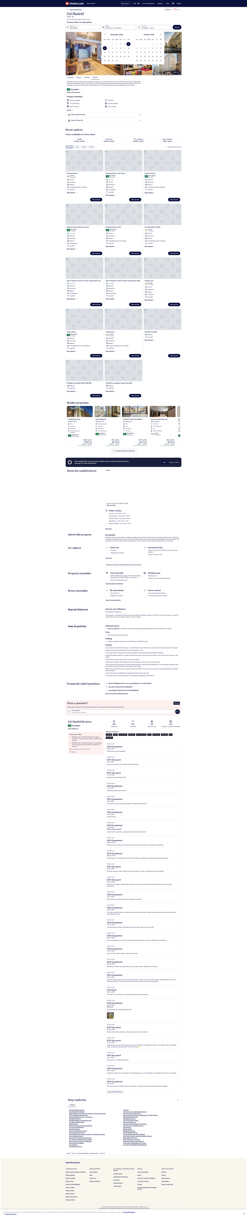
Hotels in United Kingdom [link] (73, 1184)
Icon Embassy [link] (73, 1145)
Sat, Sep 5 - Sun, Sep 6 (113, 28)
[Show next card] (180, 426)
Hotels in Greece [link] (70, 1199)
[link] (176, 9)
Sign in (179, 3)
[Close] (244, 1213)
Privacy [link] (139, 1175)
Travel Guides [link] (165, 1181)
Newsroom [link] (116, 1180)
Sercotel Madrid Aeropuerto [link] (78, 1115)
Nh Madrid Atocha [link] (129, 1131)
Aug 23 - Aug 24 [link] (109, 141)
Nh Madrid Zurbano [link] (75, 1146)
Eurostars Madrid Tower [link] (77, 1132)
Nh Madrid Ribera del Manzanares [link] (80, 1120)
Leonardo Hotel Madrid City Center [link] (134, 1143)
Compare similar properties (125, 451)
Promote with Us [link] (118, 1183)
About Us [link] (164, 1172)
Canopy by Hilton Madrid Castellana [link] (135, 1124)
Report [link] (74, 752)
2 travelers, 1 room (147, 28)
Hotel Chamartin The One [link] (131, 1139)
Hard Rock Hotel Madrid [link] (77, 1112)
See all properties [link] (75, 9)
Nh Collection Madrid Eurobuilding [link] (80, 1139)
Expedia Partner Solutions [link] (120, 1176)
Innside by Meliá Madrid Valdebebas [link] (135, 1145)
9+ (177, 72)
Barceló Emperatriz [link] (129, 1122)
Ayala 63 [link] (126, 1110)
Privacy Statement (129, 1212)
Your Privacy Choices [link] (143, 1181)
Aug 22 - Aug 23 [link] (79, 141)
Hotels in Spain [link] (70, 1190)
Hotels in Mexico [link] (70, 1175)
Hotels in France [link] (70, 1187)
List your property (148, 3)
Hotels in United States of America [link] (75, 1172)
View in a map (111, 505)
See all (69, 110)
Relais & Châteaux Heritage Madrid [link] (80, 1126)
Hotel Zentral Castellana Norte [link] (133, 1126)
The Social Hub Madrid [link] (76, 1127)
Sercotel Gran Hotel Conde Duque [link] (80, 1138)
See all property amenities (114, 583)
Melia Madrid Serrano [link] (130, 1138)
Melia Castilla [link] (127, 1129)
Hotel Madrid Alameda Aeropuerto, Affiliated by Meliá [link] (87, 1134)
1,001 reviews (72, 728)
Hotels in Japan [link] (70, 1193)
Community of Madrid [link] (82, 1153)
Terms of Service (11, 1214)
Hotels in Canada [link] (70, 1178)
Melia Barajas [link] (73, 1124)
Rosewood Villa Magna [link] (76, 1143)
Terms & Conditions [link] (142, 1172)
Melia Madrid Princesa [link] (130, 1117)
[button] (113, 44)
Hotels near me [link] (165, 1178)
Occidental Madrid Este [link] (76, 1122)
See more (108, 529)
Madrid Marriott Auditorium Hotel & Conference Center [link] (87, 1113)
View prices (96, 199)
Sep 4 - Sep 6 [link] (167, 141)
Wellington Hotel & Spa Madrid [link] (133, 1141)
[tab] (72, 1105)
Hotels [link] (68, 1153)
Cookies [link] (139, 1184)
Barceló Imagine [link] (74, 1129)
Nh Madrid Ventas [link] (75, 1119)
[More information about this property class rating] (73, 17)
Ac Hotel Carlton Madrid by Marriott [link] (135, 1112)
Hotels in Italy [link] (69, 1181)
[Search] (177, 711)
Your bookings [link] (93, 1172)
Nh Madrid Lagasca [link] (129, 1119)
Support (160, 3)
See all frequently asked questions (116, 693)
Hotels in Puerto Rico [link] (71, 1196)
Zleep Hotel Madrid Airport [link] (78, 1131)
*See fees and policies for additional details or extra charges (122, 565)
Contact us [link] (93, 1178)
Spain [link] (73, 1153)
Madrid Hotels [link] (94, 1153)
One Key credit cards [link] (167, 1184)
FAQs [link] (91, 1175)
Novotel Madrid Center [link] (76, 1110)
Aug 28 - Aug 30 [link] (138, 141)
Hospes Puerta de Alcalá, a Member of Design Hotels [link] (140, 1115)
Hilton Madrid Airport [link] (76, 1136)
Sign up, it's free (174, 462)
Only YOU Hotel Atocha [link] (130, 1120)
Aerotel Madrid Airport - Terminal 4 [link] (81, 1117)
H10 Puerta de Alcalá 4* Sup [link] (132, 1113)
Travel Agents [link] (117, 1186)
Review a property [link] (95, 1181)
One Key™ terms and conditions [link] (146, 1178)
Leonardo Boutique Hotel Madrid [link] (134, 1134)
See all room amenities (113, 600)
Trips (167, 3)
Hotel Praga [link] (127, 1127)
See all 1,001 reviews (73, 92)
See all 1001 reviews (115, 1092)
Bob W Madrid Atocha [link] (130, 1132)
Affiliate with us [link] (118, 1173)
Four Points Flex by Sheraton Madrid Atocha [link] (137, 1136)
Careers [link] (163, 1175)
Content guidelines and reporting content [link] (146, 1188)
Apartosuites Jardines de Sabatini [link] (80, 1141)
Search (177, 27)
